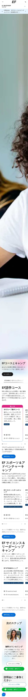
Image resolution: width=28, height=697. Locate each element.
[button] (2, 2)
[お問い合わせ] (25, 1)
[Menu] (25, 6)
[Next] (25, 444)
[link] (6, 6)
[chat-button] (14, 694)
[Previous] (22, 444)
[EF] (14, 2)
